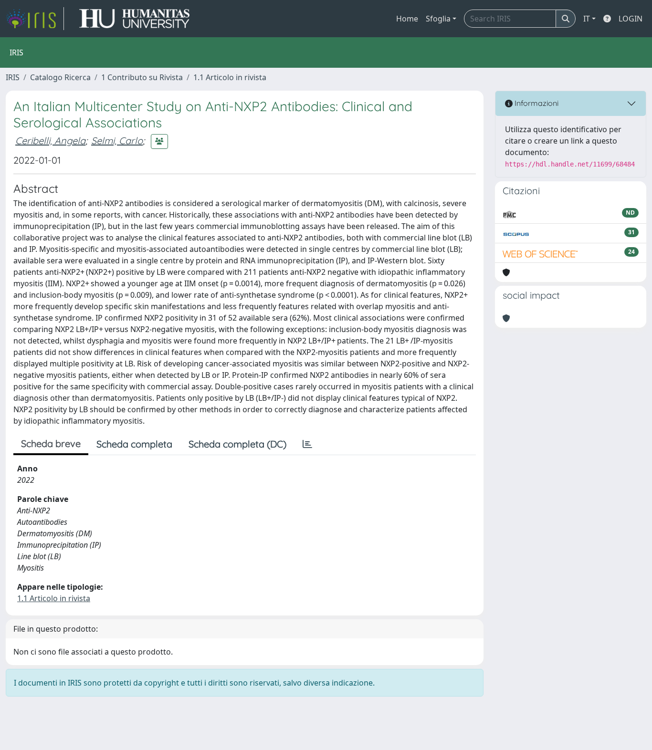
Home (407, 18)
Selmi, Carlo (117, 140)
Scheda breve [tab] (51, 443)
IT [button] (586, 18)
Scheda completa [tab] (134, 444)
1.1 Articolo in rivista (229, 77)
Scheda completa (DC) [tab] (237, 444)
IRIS (13, 77)
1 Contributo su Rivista (142, 77)
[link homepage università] (134, 18)
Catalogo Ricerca (60, 77)
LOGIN (630, 18)
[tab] (307, 444)
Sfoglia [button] (438, 18)
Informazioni (535, 103)
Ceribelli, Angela (50, 140)
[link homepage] (35, 18)
